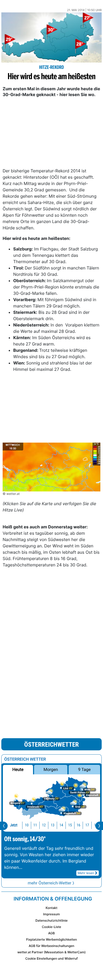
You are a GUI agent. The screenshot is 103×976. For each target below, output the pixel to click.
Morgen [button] (51, 769)
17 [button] (87, 825)
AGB (51, 933)
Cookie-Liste (51, 927)
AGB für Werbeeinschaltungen (51, 946)
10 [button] (27, 825)
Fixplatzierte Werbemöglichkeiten (51, 939)
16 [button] (78, 825)
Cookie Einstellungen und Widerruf (51, 958)
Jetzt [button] (13, 825)
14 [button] (61, 825)
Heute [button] (18, 769)
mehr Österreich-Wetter (49, 882)
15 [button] (70, 825)
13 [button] (52, 825)
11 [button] (35, 825)
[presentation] (4, 826)
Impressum (51, 914)
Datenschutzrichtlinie (51, 920)
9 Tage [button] (84, 769)
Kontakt (51, 908)
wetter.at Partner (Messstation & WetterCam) (51, 952)
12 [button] (44, 825)
